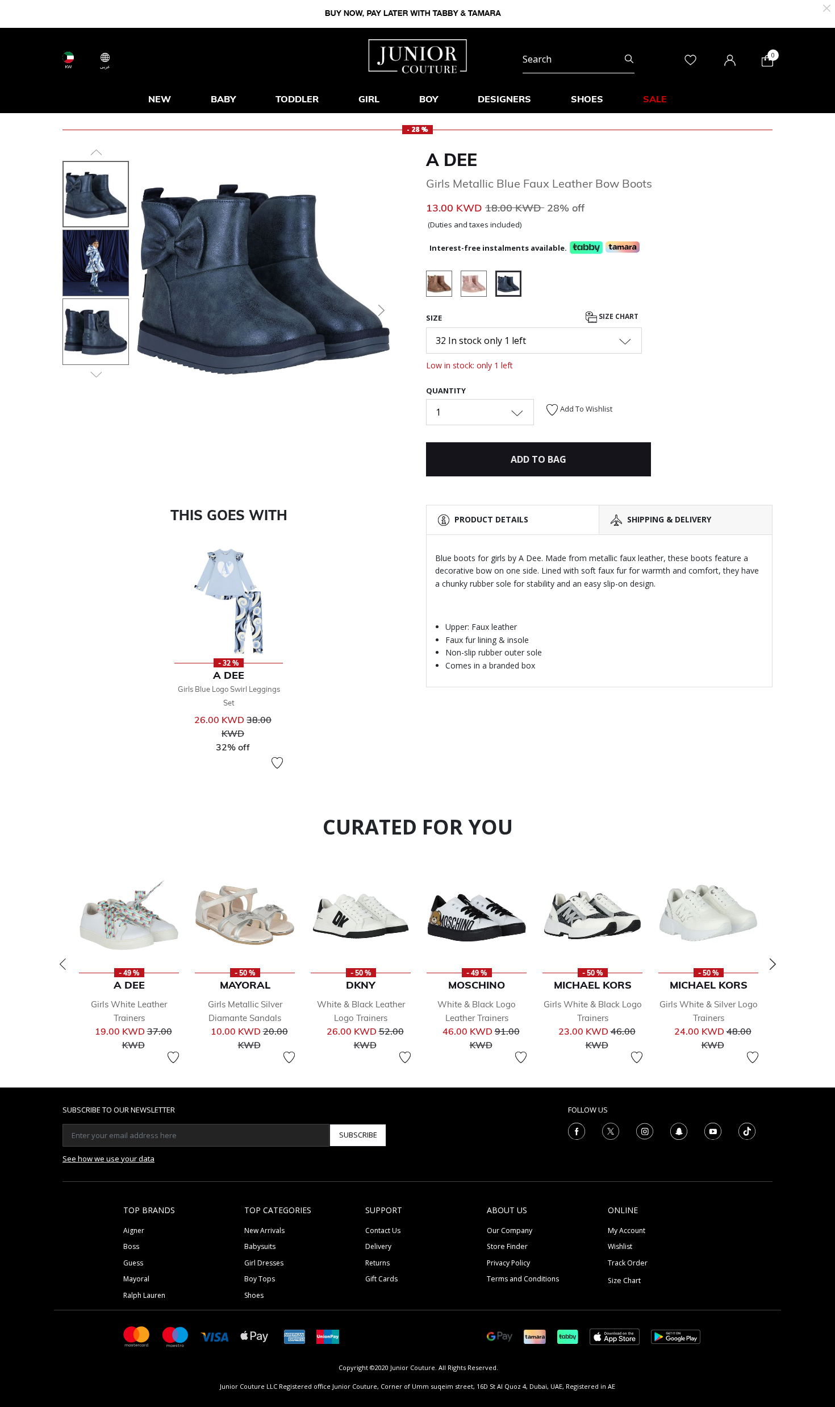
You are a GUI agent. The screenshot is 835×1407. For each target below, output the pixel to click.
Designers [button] (504, 99)
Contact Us (382, 1230)
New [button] (159, 99)
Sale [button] (655, 99)
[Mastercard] (137, 1335)
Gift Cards (381, 1279)
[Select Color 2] (478, 285)
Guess (133, 1263)
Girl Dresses (263, 1263)
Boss (131, 1246)
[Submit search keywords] (629, 59)
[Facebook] (576, 1130)
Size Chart (617, 316)
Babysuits (259, 1246)
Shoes (254, 1295)
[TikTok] (746, 1130)
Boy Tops (259, 1279)
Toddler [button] (297, 99)
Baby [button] (223, 99)
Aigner (133, 1230)
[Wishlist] (277, 763)
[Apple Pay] (254, 1335)
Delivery (378, 1246)
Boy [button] (428, 99)
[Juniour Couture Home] (418, 55)
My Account (626, 1230)
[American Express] (295, 1335)
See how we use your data (108, 1158)
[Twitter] (610, 1130)
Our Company (509, 1230)
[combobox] (578, 59)
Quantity (446, 390)
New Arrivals (264, 1230)
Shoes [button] (587, 99)
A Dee (451, 160)
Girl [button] (368, 99)
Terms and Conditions (523, 1279)
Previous (62, 964)
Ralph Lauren (144, 1295)
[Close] (826, 7)
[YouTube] (712, 1130)
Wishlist (620, 1246)
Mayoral (136, 1279)
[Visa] (215, 1336)
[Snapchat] (678, 1130)
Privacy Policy (508, 1263)
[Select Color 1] (443, 285)
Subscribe (358, 1135)
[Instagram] (644, 1130)
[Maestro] (175, 1335)
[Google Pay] (499, 1335)
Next (772, 964)
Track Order (628, 1263)
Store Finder (507, 1246)
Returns (377, 1263)
